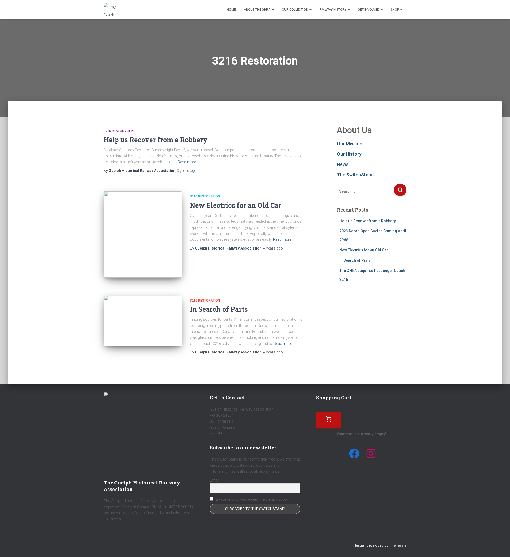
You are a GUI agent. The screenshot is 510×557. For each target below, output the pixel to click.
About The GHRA (257, 9)
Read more (187, 162)
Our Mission (349, 143)
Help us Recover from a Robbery (155, 139)
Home (231, 9)
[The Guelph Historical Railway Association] (110, 9)
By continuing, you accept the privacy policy (251, 499)
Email (214, 480)
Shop (395, 9)
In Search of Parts (219, 309)
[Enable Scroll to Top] (499, 546)
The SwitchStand (355, 175)
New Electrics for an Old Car (235, 205)
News (342, 164)
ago (187, 170)
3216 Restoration (119, 131)
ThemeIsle (397, 545)
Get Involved (369, 9)
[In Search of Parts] (143, 321)
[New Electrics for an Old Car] (143, 234)
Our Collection (295, 9)
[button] (272, 9)
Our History (349, 154)
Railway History (333, 9)
